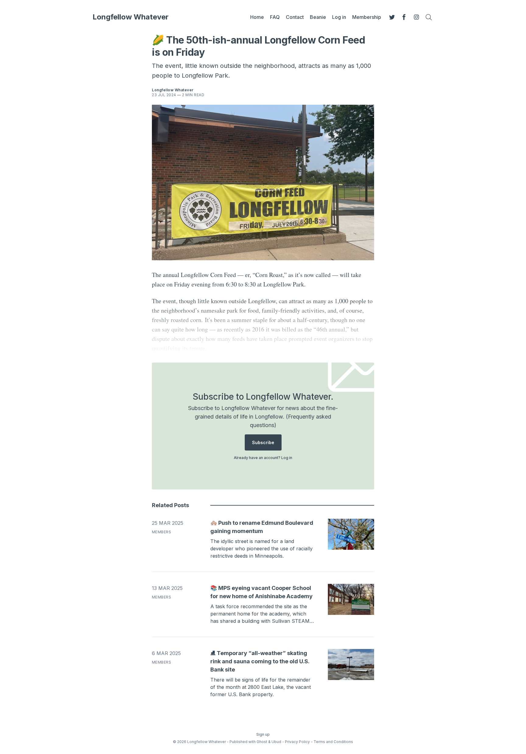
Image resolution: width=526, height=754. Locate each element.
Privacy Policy (297, 741)
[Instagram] (416, 17)
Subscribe (263, 442)
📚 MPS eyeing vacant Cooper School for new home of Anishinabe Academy (261, 592)
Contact (295, 17)
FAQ (275, 17)
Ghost (262, 741)
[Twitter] (392, 17)
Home (257, 17)
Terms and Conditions (333, 741)
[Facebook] (404, 17)
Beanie (318, 17)
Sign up (263, 734)
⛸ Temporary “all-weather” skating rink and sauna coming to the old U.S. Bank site (259, 661)
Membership (366, 17)
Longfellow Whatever (131, 17)
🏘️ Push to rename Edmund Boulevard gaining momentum (261, 527)
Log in (339, 17)
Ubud (276, 741)
